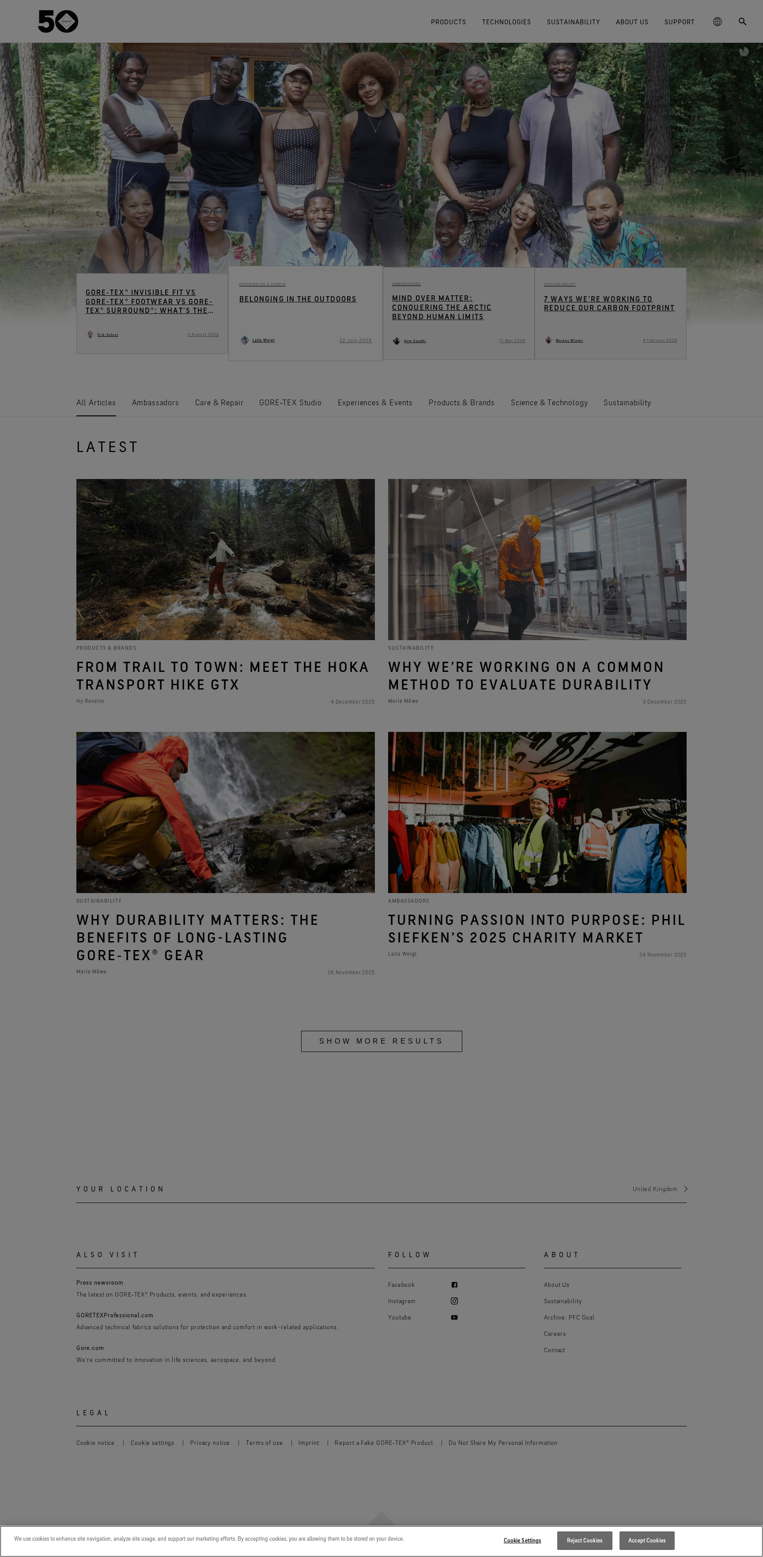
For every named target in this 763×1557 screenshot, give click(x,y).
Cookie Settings (522, 1540)
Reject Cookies (584, 1540)
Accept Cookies (646, 1540)
